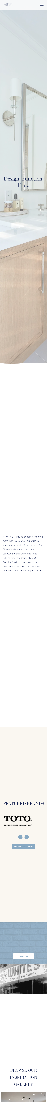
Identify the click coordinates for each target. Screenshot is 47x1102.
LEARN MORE (23, 956)
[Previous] (20, 837)
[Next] (26, 837)
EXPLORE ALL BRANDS (23, 847)
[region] (23, 825)
